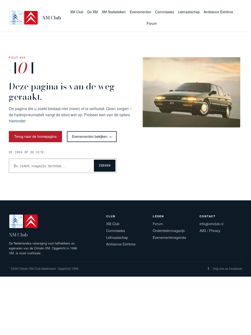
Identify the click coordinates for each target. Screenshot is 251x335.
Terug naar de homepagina (35, 136)
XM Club (51, 17)
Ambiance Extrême (121, 244)
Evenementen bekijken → (92, 136)
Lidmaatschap (117, 237)
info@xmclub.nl (211, 223)
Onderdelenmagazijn (169, 230)
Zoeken (105, 166)
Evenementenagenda (169, 237)
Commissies (115, 230)
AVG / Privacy (210, 230)
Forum (158, 223)
